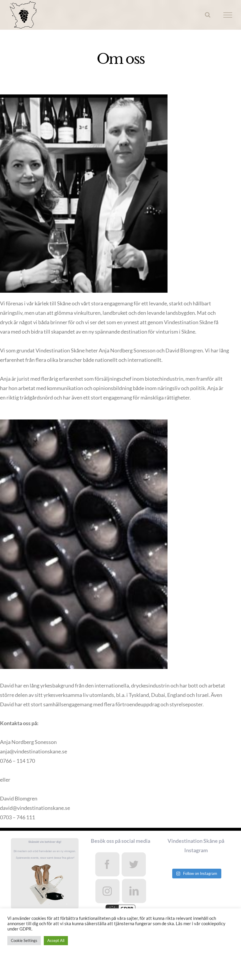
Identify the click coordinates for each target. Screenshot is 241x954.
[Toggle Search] (207, 15)
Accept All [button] (55, 940)
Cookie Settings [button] (24, 940)
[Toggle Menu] (228, 15)
